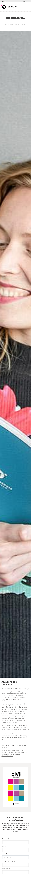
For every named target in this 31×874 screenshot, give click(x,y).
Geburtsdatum (7, 854)
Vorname (5, 839)
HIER (3, 688)
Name (4, 846)
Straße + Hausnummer (9, 861)
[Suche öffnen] (29, 1)
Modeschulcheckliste (7, 756)
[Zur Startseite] (9, 7)
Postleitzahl (6, 869)
